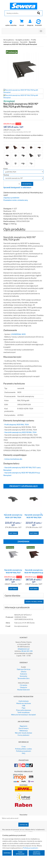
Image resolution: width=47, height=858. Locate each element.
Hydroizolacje (24, 701)
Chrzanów (23, 685)
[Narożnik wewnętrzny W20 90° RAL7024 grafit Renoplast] (7, 155)
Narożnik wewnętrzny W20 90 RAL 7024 (20, 432)
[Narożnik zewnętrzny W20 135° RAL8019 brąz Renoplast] (31, 147)
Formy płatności (23, 735)
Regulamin (23, 726)
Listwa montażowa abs (13, 459)
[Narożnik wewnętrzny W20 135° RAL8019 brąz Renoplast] (23, 147)
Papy (23, 708)
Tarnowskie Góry (23, 678)
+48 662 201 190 (27, 651)
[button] (40, 513)
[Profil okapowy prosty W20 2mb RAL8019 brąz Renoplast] (15, 147)
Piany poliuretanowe (23, 710)
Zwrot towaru (24, 728)
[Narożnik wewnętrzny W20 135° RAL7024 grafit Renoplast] (23, 155)
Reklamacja (24, 731)
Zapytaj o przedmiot (11, 198)
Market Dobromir (23, 690)
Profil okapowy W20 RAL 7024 (16, 424)
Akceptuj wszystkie (36, 853)
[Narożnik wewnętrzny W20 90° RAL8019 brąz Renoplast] (39, 147)
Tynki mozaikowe (23, 712)
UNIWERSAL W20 (18, 334)
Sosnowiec (23, 676)
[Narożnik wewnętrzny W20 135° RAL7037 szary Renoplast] (31, 163)
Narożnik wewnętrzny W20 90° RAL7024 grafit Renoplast (34, 517)
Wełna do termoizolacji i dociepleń (23, 715)
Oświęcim (23, 687)
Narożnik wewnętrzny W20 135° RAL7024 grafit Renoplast (13, 517)
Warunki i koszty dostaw (23, 733)
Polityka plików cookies (23, 749)
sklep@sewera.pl (23, 649)
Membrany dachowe (23, 703)
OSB (23, 706)
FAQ (23, 753)
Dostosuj (7, 853)
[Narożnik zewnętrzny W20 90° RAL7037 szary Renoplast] (39, 155)
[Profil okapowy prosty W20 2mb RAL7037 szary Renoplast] (7, 163)
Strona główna (8, 40)
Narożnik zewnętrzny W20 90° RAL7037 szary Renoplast (13, 572)
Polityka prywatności (23, 751)
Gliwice (23, 671)
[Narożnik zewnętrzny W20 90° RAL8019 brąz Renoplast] (7, 147)
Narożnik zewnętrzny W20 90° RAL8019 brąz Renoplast (33, 572)
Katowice (23, 674)
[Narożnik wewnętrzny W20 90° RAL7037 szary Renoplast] (23, 163)
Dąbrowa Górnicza (23, 669)
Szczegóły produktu (22, 40)
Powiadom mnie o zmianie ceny (15, 200)
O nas (24, 746)
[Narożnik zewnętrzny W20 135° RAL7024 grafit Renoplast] (15, 155)
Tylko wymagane (20, 853)
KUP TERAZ (13, 533)
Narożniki (23, 42)
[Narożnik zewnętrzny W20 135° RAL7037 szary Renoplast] (15, 163)
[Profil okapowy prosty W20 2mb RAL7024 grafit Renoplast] (31, 155)
